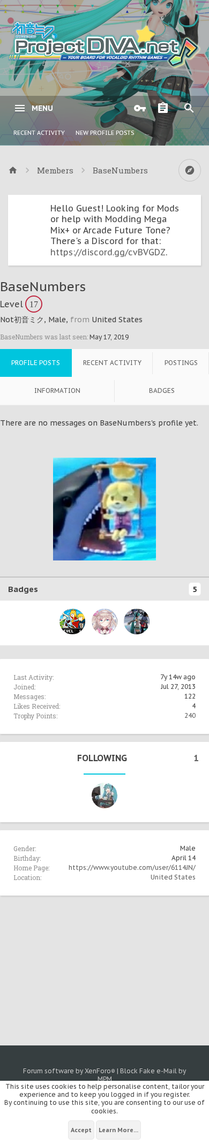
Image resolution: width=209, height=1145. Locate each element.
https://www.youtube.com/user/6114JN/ (132, 867)
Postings (181, 363)
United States (173, 877)
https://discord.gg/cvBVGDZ (108, 252)
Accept (81, 1130)
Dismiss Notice (194, 205)
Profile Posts (35, 363)
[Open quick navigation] (189, 170)
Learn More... (118, 1130)
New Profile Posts (105, 133)
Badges (162, 390)
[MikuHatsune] (104, 795)
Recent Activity (39, 133)
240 (190, 715)
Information (57, 390)
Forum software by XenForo (69, 1071)
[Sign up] (165, 108)
